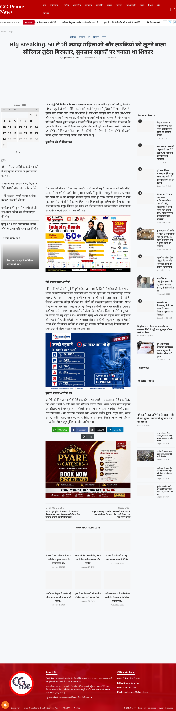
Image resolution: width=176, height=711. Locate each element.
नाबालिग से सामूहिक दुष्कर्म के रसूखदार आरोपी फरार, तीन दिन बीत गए (165, 284)
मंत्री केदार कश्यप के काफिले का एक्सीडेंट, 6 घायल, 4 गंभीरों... (141, 22)
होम (44, 5)
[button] (4, 256)
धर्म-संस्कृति (131, 5)
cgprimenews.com (70, 57)
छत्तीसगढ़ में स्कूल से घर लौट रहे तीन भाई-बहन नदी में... (54, 22)
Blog (10, 31)
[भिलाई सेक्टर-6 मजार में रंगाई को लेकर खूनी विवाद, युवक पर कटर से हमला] (145, 126)
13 (20, 127)
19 (14, 133)
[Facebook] (165, 22)
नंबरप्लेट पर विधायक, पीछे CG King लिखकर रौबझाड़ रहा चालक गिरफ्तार (165, 308)
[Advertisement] (83, 82)
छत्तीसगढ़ (54, 5)
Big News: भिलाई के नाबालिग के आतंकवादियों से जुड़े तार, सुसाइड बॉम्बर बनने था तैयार (154, 329)
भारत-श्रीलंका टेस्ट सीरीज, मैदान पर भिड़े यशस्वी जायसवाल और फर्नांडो (88, 559)
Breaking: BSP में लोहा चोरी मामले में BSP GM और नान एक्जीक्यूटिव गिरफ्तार (165, 152)
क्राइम (109, 5)
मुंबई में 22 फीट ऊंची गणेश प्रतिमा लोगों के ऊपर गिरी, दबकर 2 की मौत (165, 490)
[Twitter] (170, 22)
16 (36, 127)
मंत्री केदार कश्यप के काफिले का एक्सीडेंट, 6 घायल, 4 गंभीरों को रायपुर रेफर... (117, 597)
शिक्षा (150, 5)
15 (30, 127)
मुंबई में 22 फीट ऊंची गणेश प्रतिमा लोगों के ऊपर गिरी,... (96, 22)
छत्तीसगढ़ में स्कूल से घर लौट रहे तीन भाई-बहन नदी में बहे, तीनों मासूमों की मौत (165, 472)
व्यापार (119, 5)
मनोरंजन (88, 5)
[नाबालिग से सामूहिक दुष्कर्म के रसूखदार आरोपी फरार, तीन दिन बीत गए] (145, 282)
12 (14, 127)
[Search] (174, 9)
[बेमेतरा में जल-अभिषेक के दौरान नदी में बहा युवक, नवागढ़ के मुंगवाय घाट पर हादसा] (59, 542)
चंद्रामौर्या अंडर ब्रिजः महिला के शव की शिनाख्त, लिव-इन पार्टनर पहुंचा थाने (165, 262)
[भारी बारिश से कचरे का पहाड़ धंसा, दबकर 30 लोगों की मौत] (117, 542)
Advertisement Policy (51, 708)
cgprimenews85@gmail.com (136, 692)
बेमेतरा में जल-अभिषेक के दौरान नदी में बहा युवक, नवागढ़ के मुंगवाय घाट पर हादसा (155, 418)
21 (25, 133)
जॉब (158, 5)
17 (4, 133)
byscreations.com (166, 708)
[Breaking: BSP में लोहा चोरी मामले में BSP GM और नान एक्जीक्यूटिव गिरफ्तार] (145, 150)
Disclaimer (15, 708)
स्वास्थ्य (46, 13)
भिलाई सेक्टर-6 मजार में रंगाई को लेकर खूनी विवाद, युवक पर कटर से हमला (164, 129)
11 (9, 127)
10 (4, 127)
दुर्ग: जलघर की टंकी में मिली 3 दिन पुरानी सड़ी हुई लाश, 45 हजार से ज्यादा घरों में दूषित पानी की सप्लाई (165, 238)
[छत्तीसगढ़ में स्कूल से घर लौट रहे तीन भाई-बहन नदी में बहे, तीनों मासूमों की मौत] (59, 580)
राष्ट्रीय (66, 5)
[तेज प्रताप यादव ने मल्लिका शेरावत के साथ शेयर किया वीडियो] (20, 256)
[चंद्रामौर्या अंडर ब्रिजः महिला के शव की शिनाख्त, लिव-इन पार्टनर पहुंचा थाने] (145, 261)
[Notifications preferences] (5, 705)
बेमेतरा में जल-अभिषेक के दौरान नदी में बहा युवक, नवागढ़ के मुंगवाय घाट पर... (58, 559)
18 (9, 133)
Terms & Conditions (31, 708)
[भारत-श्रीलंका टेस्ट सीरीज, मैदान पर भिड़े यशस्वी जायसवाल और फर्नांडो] (88, 542)
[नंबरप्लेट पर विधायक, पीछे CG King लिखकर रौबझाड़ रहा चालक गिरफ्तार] (145, 306)
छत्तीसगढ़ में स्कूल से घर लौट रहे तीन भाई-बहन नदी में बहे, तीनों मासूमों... (58, 597)
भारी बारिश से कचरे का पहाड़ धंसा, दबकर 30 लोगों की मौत (165, 454)
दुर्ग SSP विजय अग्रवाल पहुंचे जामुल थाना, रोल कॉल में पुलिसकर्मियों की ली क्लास (165, 176)
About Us (67, 708)
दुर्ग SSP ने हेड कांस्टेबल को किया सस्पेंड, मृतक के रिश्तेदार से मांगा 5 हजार (165, 350)
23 (36, 133)
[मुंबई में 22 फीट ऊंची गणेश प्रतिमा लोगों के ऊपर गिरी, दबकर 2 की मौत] (88, 580)
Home (3, 31)
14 (25, 127)
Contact (77, 708)
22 (30, 133)
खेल (142, 5)
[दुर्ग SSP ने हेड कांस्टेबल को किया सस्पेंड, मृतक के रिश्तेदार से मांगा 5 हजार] (145, 348)
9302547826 (130, 687)
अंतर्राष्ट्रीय (77, 5)
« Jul (18, 151)
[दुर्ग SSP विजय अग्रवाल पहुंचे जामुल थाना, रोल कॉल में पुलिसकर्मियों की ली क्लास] (145, 174)
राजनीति (99, 5)
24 (4, 139)
